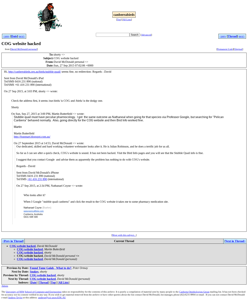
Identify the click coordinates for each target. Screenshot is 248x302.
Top (119, 19)
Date (14, 36)
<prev (6, 36)
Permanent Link (225, 49)
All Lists (127, 19)
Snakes (34, 271)
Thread (232, 36)
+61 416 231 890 (37, 179)
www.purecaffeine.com (34, 211)
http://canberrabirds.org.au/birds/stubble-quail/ (34, 71)
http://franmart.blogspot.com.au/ (32, 136)
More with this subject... (124, 235)
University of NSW (15, 291)
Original (238, 49)
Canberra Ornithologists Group (194, 291)
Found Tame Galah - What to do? (50, 267)
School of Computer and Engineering (43, 291)
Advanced (146, 34)
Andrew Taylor (15, 297)
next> (22, 36)
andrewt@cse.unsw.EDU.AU (52, 297)
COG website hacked (23, 246)
